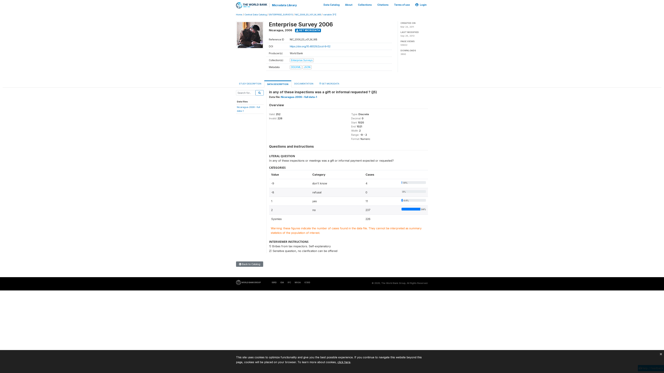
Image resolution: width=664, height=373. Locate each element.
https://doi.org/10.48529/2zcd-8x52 (310, 46)
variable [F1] (329, 14)
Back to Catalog (250, 264)
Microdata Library (284, 5)
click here (344, 362)
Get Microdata (309, 30)
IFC (289, 282)
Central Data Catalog (256, 14)
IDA (282, 282)
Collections (365, 4)
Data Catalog (332, 4)
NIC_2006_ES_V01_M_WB (308, 14)
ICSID (307, 282)
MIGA (298, 282)
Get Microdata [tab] (330, 83)
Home (239, 14)
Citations (383, 4)
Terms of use (402, 4)
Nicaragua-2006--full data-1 (299, 96)
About (348, 4)
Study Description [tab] (250, 83)
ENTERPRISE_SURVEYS (281, 14)
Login (423, 4)
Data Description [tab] (277, 84)
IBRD (274, 282)
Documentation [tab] (303, 83)
